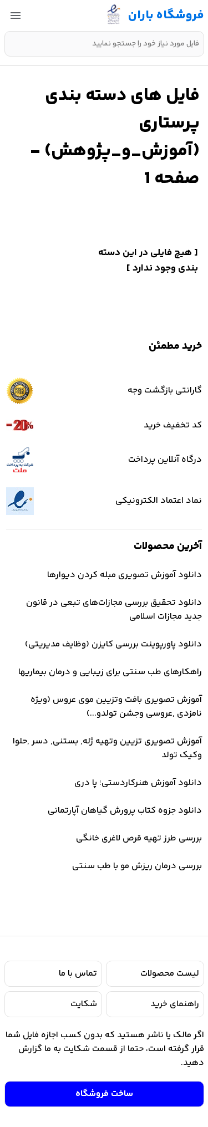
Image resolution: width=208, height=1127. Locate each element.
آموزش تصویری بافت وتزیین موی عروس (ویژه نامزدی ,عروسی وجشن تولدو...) (116, 707)
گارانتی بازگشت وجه (165, 390)
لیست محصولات (169, 974)
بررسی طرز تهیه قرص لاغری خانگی (139, 838)
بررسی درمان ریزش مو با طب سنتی (137, 866)
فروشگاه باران (166, 15)
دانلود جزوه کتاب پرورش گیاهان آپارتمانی (125, 811)
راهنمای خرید (174, 1004)
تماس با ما (78, 974)
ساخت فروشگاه (104, 1094)
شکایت (83, 1004)
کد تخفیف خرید (173, 425)
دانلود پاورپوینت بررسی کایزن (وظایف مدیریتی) (113, 644)
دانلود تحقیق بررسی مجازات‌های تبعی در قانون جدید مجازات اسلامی (114, 610)
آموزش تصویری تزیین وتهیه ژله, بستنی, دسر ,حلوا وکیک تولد (107, 748)
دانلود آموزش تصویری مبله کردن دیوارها (124, 575)
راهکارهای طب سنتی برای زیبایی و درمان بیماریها (110, 672)
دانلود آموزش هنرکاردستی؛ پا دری (138, 783)
